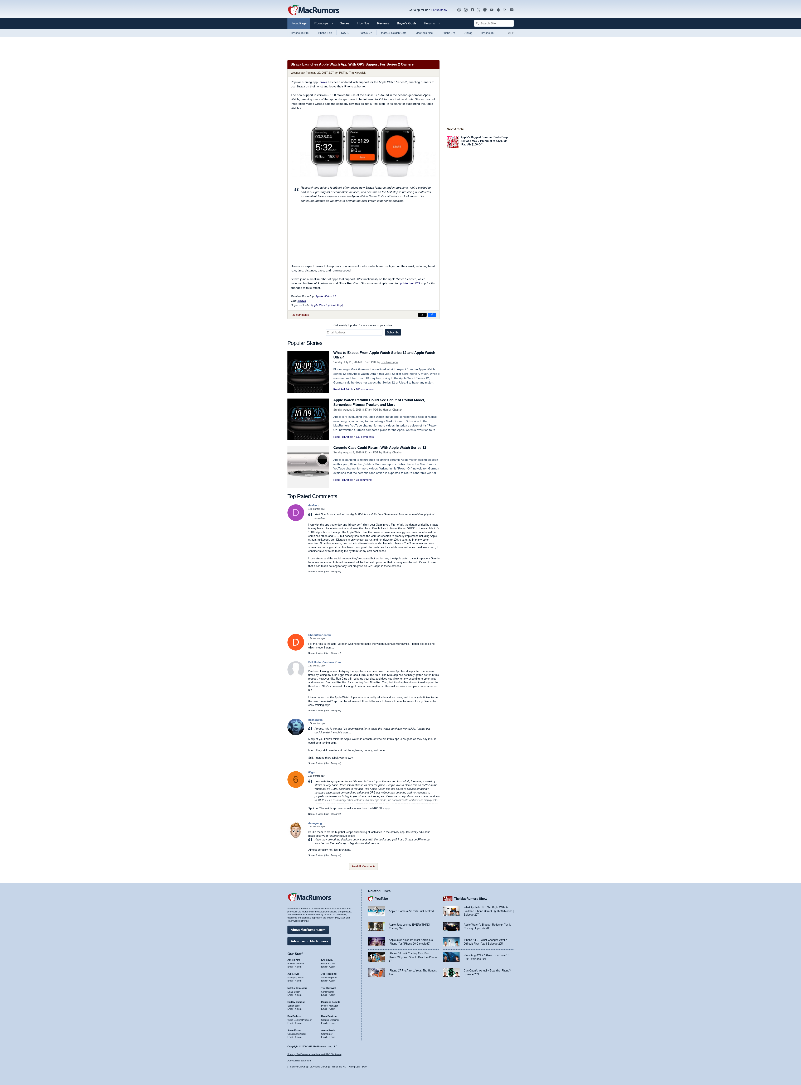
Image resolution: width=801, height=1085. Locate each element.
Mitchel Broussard (297, 988)
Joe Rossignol (389, 362)
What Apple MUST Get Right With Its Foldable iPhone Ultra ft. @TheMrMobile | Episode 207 (489, 911)
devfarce (313, 505)
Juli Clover (293, 974)
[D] (295, 520)
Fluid (333, 1066)
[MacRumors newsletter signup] (512, 10)
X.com (298, 966)
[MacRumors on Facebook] (472, 10)
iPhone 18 (487, 32)
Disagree (335, 571)
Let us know (439, 9)
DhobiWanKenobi (319, 635)
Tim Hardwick (357, 72)
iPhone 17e (448, 32)
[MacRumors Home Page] (313, 10)
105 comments (365, 389)
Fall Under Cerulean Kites (324, 662)
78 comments (364, 479)
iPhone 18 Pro (300, 32)
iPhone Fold (325, 32)
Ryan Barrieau (329, 1016)
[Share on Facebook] (432, 315)
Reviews (383, 23)
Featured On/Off (297, 1066)
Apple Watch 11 (325, 296)
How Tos (363, 23)
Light (357, 1066)
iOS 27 (345, 32)
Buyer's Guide (406, 23)
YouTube (381, 898)
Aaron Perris (328, 1030)
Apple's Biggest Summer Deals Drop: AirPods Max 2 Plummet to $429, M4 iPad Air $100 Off (485, 141)
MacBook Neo (424, 32)
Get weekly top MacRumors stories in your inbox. (363, 325)
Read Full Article (343, 389)
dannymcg (315, 823)
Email (290, 966)
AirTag (468, 32)
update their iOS (409, 283)
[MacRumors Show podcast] (459, 10)
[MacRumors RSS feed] (505, 10)
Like (327, 571)
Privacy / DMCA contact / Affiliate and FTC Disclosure (314, 1054)
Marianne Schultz (330, 1002)
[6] (295, 787)
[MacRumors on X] (478, 10)
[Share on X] (422, 315)
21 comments (300, 314)
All (511, 32)
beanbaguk (315, 719)
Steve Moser (294, 1030)
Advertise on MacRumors (309, 941)
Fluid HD (341, 1066)
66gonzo (313, 772)
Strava (323, 82)
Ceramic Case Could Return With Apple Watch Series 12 (379, 448)
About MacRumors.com (308, 929)
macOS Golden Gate (393, 32)
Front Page (298, 23)
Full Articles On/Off (318, 1066)
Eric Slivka (326, 960)
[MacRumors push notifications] (498, 10)
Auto (351, 1066)
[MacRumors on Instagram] (466, 10)
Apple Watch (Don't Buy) (327, 305)
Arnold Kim (293, 960)
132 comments (365, 436)
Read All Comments (363, 866)
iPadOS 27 (365, 32)
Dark (364, 1066)
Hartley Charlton (392, 409)
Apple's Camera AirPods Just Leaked (411, 911)
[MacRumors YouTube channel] (492, 10)
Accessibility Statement (299, 1060)
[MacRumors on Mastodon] (485, 10)
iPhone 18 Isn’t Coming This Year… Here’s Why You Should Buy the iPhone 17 (413, 957)
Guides (344, 23)
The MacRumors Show (470, 898)
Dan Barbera (294, 1016)
